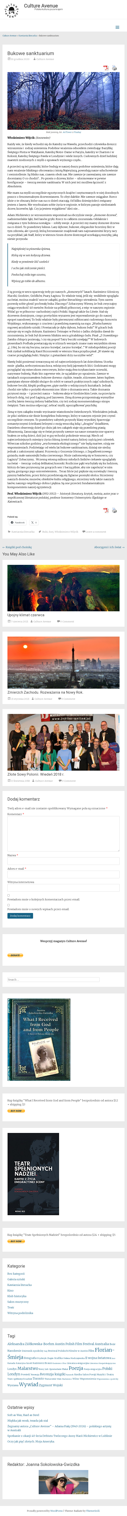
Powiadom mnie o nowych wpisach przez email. (38, 909)
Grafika (58, 1358)
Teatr (10, 1307)
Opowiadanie (55, 1369)
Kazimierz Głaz (59, 1363)
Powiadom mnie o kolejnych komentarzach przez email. (43, 899)
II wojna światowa (98, 1358)
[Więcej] (63, 1482)
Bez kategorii (16, 1273)
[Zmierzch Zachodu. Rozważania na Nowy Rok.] (63, 687)
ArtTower (67, 132)
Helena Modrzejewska (74, 1358)
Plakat (65, 1369)
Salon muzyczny (18, 1301)
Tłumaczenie (50, 1379)
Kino (10, 1290)
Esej (51, 531)
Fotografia (30, 1358)
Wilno (75, 1378)
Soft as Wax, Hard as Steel (23, 1415)
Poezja (76, 1368)
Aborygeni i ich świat (109, 547)
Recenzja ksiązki (52, 1374)
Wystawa (12, 1385)
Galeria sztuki (16, 1279)
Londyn (12, 1369)
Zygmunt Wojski (51, 1385)
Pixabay (77, 132)
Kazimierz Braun (42, 1363)
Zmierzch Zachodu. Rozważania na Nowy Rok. (45, 692)
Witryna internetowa (20, 882)
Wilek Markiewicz (64, 1379)
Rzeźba (78, 1374)
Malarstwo (27, 1368)
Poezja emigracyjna (93, 1369)
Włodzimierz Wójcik (66, 531)
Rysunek (70, 1375)
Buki (45, 531)
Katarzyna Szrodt (24, 1363)
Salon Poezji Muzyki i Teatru (98, 1374)
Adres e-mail (16, 868)
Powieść (25, 1374)
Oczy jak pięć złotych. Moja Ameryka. (31, 1441)
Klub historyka (16, 1296)
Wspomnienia (88, 1378)
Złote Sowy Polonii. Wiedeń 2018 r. (35, 774)
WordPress (56, 1510)
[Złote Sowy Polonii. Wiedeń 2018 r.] (63, 769)
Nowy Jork (43, 1369)
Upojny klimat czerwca (25, 615)
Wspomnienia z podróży (107, 1379)
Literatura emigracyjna (78, 1363)
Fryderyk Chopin (45, 1358)
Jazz (113, 1358)
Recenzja (35, 1374)
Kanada (11, 1363)
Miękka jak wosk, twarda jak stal (27, 1420)
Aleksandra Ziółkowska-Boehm (30, 1344)
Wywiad (28, 1384)
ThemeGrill (93, 1510)
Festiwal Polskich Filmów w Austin (68, 1350)
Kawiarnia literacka (23, 531)
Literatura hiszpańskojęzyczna (103, 1363)
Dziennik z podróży (32, 1351)
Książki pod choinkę (17, 547)
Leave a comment (96, 531)
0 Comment (67, 621)
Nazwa (12, 855)
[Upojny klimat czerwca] (63, 610)
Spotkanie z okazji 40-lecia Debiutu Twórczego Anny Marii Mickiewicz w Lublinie (59, 1435)
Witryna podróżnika (20, 1313)
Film (91, 1350)
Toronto (38, 1378)
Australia (102, 1344)
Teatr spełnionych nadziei (19, 1379)
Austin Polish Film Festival (74, 1344)
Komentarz (15, 814)
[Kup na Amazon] (38, 1080)
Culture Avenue (45, 59)
